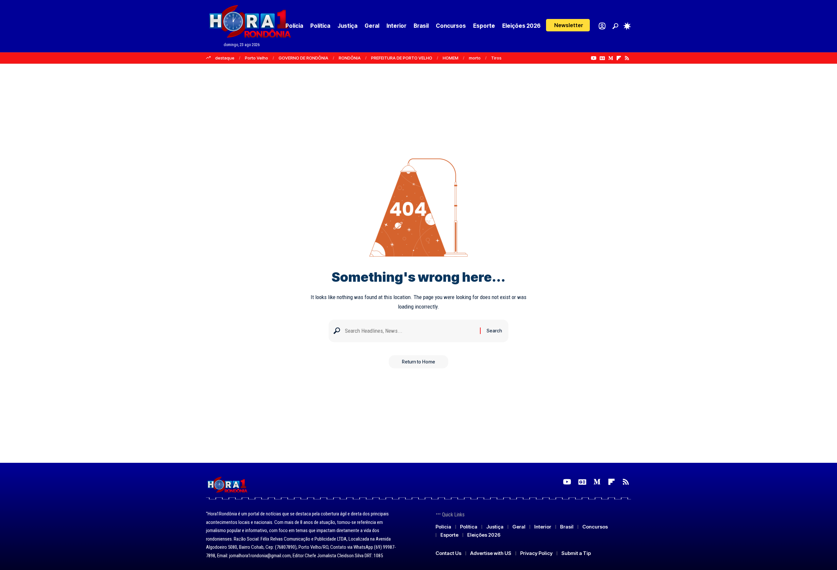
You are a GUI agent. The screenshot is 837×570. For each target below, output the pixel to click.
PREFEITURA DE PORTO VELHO (401, 57)
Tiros (496, 57)
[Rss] (627, 58)
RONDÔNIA (350, 57)
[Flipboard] (619, 58)
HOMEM (450, 57)
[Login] (602, 26)
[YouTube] (593, 58)
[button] (568, 25)
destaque (224, 57)
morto (475, 57)
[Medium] (610, 58)
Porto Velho (256, 57)
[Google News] (602, 58)
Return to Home (418, 361)
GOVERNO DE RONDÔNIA (303, 57)
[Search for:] (410, 331)
